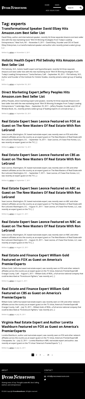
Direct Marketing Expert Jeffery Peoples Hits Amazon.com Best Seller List (36, 94)
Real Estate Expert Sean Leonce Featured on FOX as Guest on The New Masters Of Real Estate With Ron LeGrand (41, 125)
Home (47, 5)
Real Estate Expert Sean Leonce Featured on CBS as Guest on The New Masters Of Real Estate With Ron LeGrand (41, 159)
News (57, 5)
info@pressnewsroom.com (58, 376)
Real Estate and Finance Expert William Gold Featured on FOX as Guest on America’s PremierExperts (35, 259)
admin (11, 52)
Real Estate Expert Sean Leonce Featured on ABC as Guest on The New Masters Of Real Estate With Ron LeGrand (41, 192)
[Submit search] (81, 7)
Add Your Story (52, 10)
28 (48, 355)
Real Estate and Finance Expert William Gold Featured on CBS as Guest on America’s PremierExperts (35, 293)
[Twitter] (45, 379)
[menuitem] (47, 5)
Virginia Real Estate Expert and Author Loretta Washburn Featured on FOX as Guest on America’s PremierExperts (40, 326)
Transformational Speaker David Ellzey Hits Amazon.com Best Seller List (35, 30)
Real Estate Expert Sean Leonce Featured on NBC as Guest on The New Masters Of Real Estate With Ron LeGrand (41, 226)
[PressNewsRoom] (14, 7)
